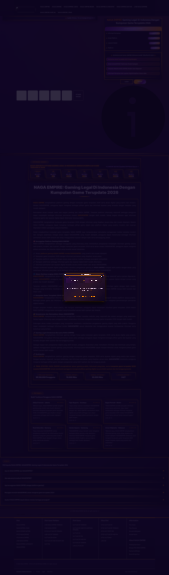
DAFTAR (93, 280)
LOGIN (74, 280)
